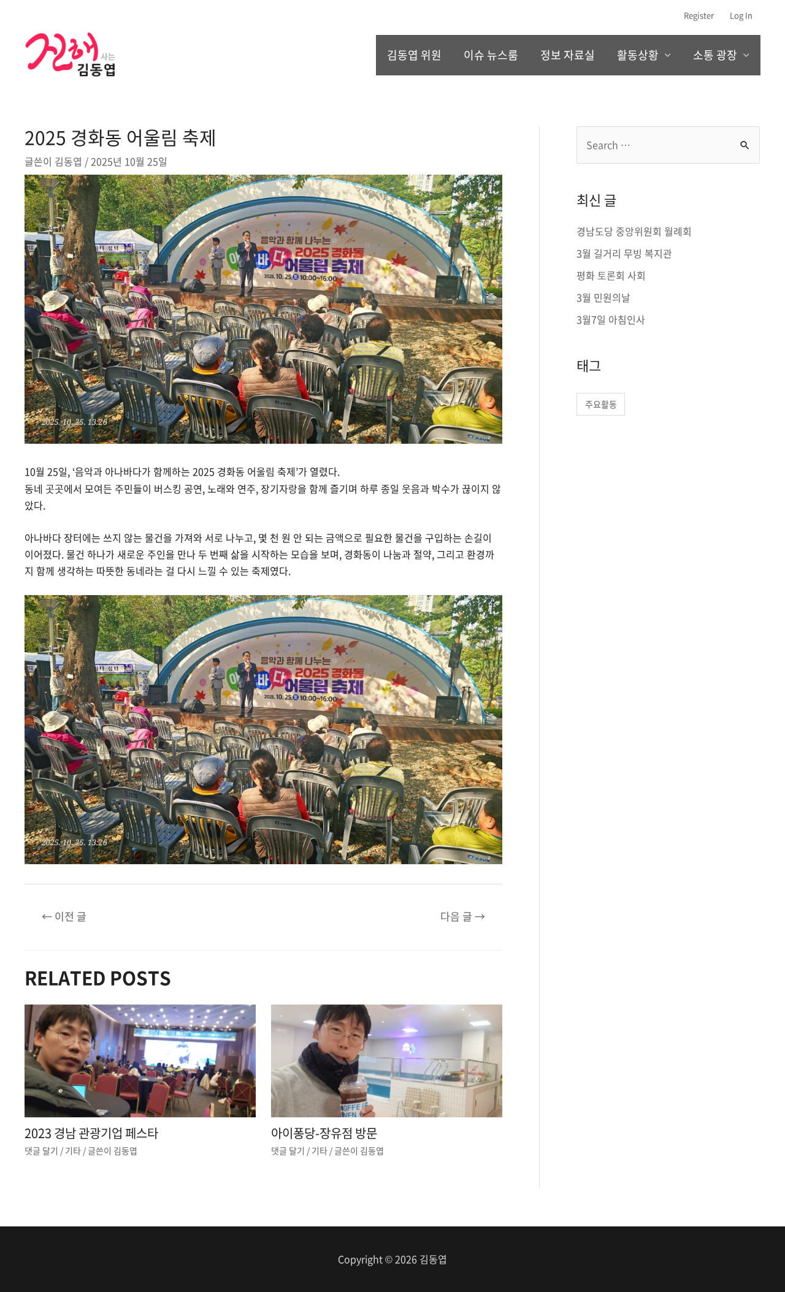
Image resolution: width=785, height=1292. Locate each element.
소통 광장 (715, 55)
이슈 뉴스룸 (491, 55)
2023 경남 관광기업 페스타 (91, 1133)
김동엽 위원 (414, 55)
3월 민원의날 (603, 297)
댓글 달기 (41, 1150)
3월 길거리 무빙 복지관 (624, 253)
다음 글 (462, 916)
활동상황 (638, 55)
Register (699, 15)
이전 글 (64, 916)
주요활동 (601, 404)
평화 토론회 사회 (611, 275)
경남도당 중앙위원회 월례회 (634, 231)
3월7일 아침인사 (610, 319)
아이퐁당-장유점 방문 (324, 1133)
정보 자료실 (567, 55)
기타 (73, 1150)
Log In (741, 15)
